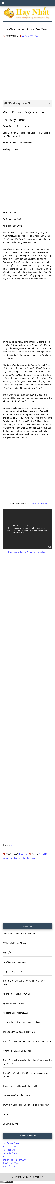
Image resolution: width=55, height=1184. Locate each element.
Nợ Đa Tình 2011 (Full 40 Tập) (17, 1051)
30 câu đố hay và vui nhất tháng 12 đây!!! (21, 1022)
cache (5, 1114)
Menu (27, 3)
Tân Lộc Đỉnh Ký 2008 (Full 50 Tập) (19, 1032)
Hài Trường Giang (11, 1143)
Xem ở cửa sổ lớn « (37, 552)
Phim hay (23, 854)
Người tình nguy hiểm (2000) (16, 1013)
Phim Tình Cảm (29, 858)
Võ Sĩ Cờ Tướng (10, 1124)
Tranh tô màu (9, 1166)
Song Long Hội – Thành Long (16, 1095)
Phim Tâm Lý (15, 858)
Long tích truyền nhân (12, 972)
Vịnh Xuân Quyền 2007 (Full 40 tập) (19, 934)
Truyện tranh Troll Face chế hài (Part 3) (20, 1086)
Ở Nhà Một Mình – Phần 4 (14, 943)
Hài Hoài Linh (9, 1150)
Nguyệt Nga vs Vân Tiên (14, 1003)
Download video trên (18, 552)
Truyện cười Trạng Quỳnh (14, 1160)
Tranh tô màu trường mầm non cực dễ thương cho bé (27, 1041)
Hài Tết (6, 1157)
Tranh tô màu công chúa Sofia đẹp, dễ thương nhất (26, 1105)
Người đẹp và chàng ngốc (15, 962)
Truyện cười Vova (11, 1163)
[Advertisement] (27, 71)
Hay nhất (27, 13)
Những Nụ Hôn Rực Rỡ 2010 (16, 994)
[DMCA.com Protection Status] (6, 1182)
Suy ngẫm (7, 953)
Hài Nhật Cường (10, 1153)
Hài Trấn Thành (10, 1147)
